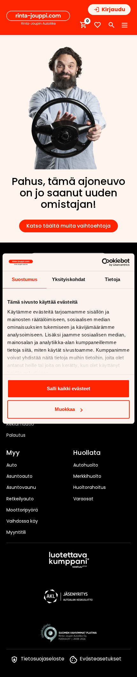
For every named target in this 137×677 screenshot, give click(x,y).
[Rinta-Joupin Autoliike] (38, 18)
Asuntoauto (19, 476)
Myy (13, 453)
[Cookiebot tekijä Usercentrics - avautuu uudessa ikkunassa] (102, 262)
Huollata (87, 453)
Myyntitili (16, 532)
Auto (11, 465)
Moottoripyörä (22, 510)
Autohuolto (85, 465)
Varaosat (83, 499)
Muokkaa (65, 409)
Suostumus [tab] (25, 279)
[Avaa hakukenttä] (112, 25)
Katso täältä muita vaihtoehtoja (68, 225)
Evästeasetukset (100, 659)
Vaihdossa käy (22, 521)
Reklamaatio (20, 424)
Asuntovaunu (21, 487)
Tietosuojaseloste (42, 659)
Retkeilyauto (20, 499)
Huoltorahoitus (89, 487)
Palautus (15, 435)
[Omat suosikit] (97, 25)
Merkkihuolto (87, 476)
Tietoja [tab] (112, 279)
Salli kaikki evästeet (68, 388)
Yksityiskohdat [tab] (68, 279)
